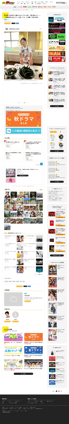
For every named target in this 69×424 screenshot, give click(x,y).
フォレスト (57, 196)
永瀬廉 (50, 196)
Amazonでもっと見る (57, 255)
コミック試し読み (38, 3)
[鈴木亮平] (7, 316)
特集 (21, 3)
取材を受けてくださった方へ (13, 408)
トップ (18, 3)
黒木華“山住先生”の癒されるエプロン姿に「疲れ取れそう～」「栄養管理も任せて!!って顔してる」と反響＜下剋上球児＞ (30, 9)
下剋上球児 (6, 281)
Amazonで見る (60, 217)
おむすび (53, 196)
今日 (53, 131)
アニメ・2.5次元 (30, 402)
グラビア (35, 402)
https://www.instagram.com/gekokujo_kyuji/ (14, 108)
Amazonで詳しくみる (23, 175)
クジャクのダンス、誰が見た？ (53, 194)
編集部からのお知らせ (33, 407)
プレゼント (44, 3)
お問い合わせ (11, 407)
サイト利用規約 (24, 408)
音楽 (3, 402)
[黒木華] (15, 316)
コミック (42, 402)
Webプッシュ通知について (30, 408)
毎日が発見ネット (4, 410)
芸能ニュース (6, 9)
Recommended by (36, 274)
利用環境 (19, 408)
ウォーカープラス (10, 410)
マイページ (7, 407)
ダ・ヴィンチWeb (16, 410)
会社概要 (3, 407)
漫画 (32, 3)
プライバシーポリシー (26, 407)
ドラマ (11, 9)
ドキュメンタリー (12, 402)
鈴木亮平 (10, 281)
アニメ (10, 401)
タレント (28, 3)
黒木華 (14, 281)
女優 (23, 281)
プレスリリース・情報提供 (18, 407)
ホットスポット (61, 194)
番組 (24, 3)
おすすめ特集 (8, 329)
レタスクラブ (21, 410)
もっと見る (23, 373)
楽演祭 (25, 410)
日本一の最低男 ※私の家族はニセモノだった (55, 191)
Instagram (17, 281)
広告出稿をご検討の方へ (5, 408)
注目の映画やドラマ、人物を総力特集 (10, 330)
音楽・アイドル (49, 401)
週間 (60, 131)
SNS (8, 19)
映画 (16, 402)
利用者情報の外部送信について (39, 408)
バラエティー (17, 401)
